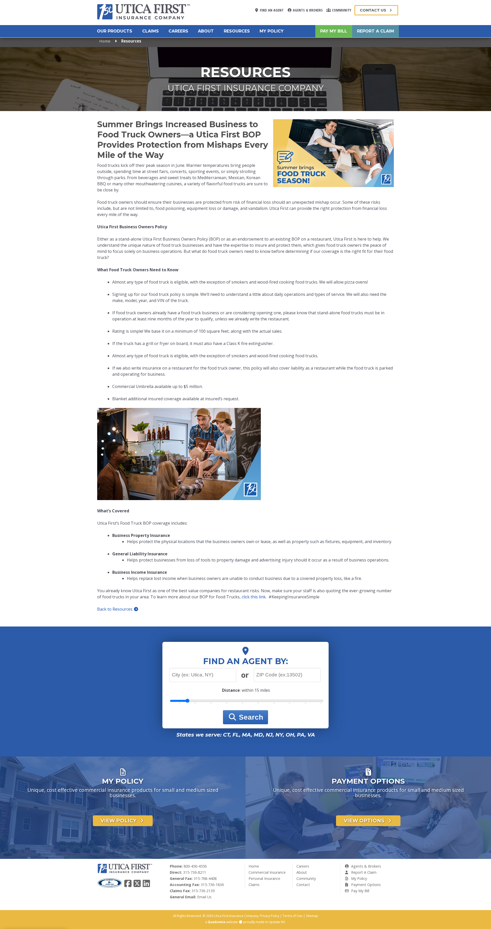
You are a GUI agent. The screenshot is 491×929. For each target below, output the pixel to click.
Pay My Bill (333, 31)
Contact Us (373, 10)
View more (123, 818)
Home (104, 41)
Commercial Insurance (267, 872)
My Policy (272, 31)
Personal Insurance (264, 878)
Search (250, 717)
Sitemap (312, 916)
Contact (303, 884)
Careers (178, 31)
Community (341, 10)
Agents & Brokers (307, 10)
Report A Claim (375, 31)
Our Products (114, 31)
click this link (254, 597)
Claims (150, 31)
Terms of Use (293, 916)
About (206, 31)
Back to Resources (115, 609)
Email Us (204, 896)
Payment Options (365, 884)
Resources (237, 31)
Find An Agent (271, 10)
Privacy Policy (269, 916)
